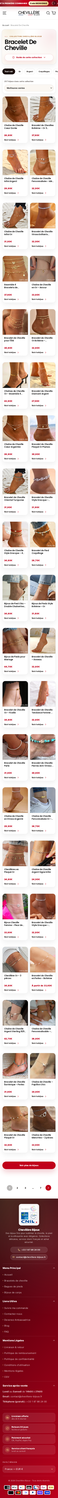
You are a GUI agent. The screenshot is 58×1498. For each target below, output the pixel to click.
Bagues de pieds (13, 1286)
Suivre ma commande (16, 1308)
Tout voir (9, 71)
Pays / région (10, 1462)
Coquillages (44, 71)
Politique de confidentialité (19, 1359)
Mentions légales (13, 1370)
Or (20, 71)
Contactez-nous (13, 1313)
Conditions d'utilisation (17, 1365)
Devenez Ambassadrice (17, 1319)
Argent (29, 71)
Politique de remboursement (20, 1353)
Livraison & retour (14, 1347)
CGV (6, 1376)
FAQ (6, 1331)
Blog (6, 1325)
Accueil (5, 25)
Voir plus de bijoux (29, 1165)
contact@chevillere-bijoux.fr (31, 1257)
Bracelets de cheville (16, 1280)
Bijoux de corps (13, 1292)
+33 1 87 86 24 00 (31, 1250)
